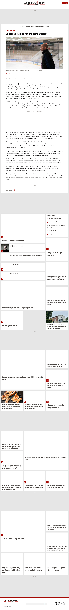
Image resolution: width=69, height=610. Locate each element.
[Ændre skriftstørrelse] (6, 73)
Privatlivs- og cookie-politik (9, 604)
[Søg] (45, 604)
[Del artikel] (9, 73)
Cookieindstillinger (7, 606)
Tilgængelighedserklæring (8, 608)
